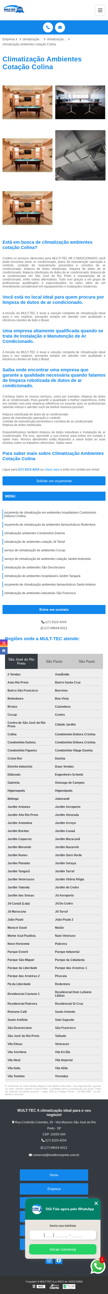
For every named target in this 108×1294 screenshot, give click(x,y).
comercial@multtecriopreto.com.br (55, 1155)
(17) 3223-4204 (29, 469)
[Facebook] (59, 1260)
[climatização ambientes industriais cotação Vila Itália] (28, 208)
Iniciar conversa (63, 1249)
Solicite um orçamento (54, 481)
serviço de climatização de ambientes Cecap (34, 550)
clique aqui (52, 469)
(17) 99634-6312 (55, 628)
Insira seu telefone (63, 1226)
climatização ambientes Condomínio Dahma (34, 533)
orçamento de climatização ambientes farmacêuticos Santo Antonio (50, 584)
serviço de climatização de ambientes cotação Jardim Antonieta (47, 559)
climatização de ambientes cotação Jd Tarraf (34, 542)
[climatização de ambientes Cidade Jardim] (80, 155)
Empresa (54, 1189)
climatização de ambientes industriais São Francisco (40, 593)
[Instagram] (49, 1260)
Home (54, 1175)
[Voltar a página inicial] (14, 10)
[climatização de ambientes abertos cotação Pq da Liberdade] (28, 102)
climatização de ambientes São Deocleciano (34, 567)
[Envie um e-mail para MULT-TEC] (60, 27)
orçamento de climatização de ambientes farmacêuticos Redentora (49, 524)
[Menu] (100, 10)
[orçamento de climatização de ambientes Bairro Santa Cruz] (80, 102)
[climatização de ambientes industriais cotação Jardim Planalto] (28, 155)
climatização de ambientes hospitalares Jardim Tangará (42, 576)
